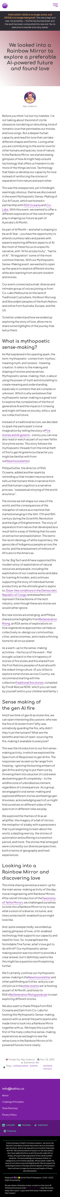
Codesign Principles (13, 1101)
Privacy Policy (9, 1114)
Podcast (11, 1130)
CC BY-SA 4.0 (32, 1188)
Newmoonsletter (17, 461)
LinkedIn (10, 1124)
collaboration (21, 1066)
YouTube (26, 1124)
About (5, 1095)
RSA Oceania (32, 205)
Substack (42, 1124)
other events (31, 985)
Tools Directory (10, 1108)
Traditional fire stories (29, 682)
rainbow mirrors (47, 1067)
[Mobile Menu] (54, 5)
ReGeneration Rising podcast (28, 994)
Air (37, 1062)
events (34, 1066)
